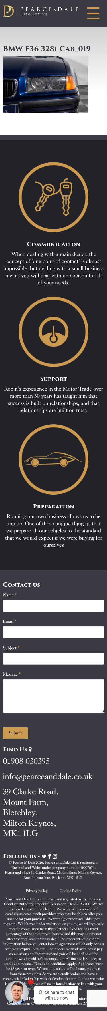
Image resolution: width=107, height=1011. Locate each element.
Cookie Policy (70, 891)
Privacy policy (37, 891)
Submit (15, 732)
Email (10, 621)
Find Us (16, 749)
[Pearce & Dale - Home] (44, 10)
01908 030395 (26, 761)
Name (10, 595)
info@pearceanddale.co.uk (48, 776)
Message (12, 674)
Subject (11, 647)
